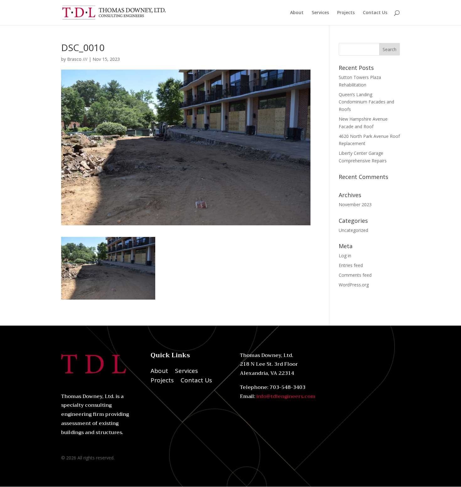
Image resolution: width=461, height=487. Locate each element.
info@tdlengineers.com (286, 396)
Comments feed (355, 275)
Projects (346, 12)
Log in (345, 256)
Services (320, 12)
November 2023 (355, 204)
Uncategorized (353, 230)
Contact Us (375, 12)
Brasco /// (77, 59)
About (297, 12)
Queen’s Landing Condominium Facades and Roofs (366, 102)
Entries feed (351, 265)
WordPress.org (354, 285)
